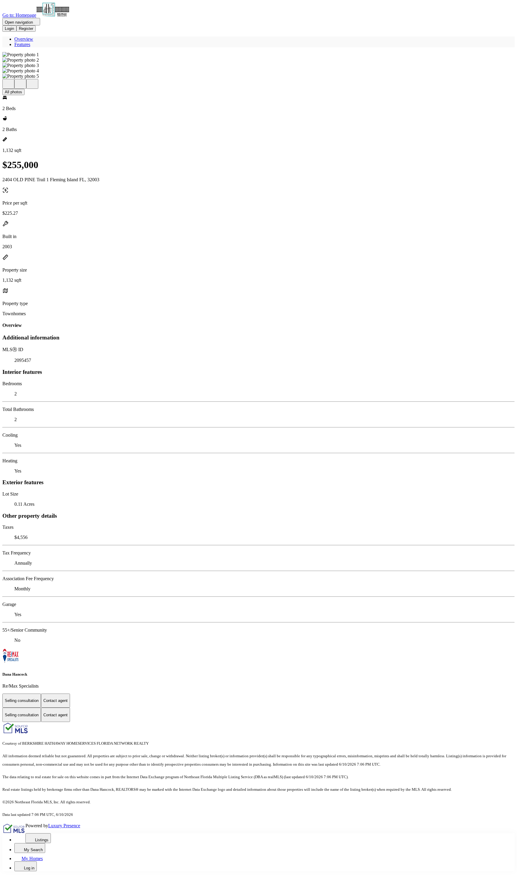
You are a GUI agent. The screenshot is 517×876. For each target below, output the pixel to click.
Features (22, 44)
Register (26, 28)
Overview (23, 39)
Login (9, 28)
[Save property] (20, 84)
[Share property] (32, 84)
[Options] (8, 84)
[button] (258, 54)
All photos (13, 92)
